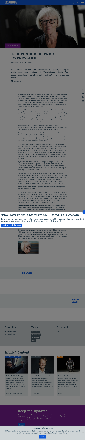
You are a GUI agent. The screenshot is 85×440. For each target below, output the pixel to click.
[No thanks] (83, 433)
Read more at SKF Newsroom (11, 225)
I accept (42, 437)
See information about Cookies (57, 433)
